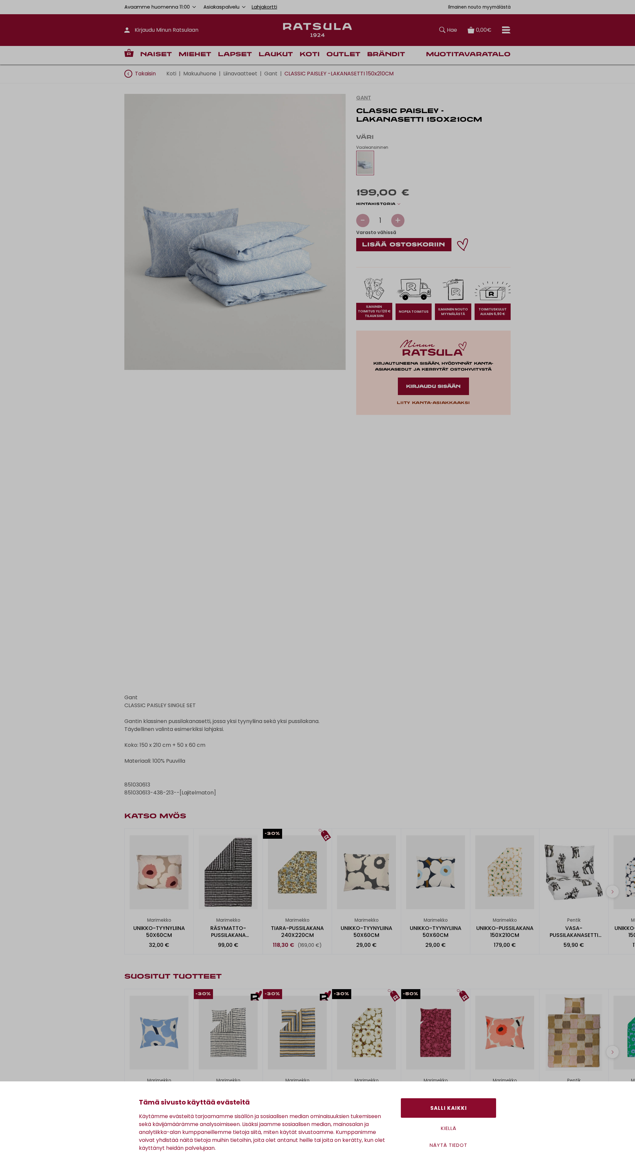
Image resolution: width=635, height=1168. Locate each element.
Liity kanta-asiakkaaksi (433, 403)
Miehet (195, 55)
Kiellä (448, 1128)
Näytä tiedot (448, 1145)
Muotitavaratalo (468, 55)
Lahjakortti (264, 6)
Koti (310, 55)
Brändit (386, 55)
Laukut (276, 55)
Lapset (235, 55)
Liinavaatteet (240, 73)
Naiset (156, 55)
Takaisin (145, 73)
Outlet (343, 55)
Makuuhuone (199, 73)
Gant (270, 73)
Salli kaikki (448, 1108)
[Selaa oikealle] (612, 891)
